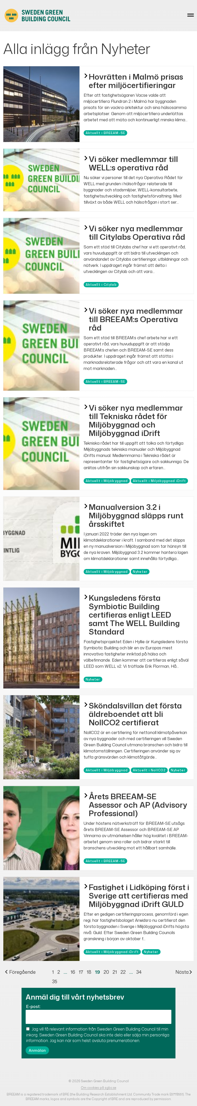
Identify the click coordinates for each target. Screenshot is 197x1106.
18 (89, 972)
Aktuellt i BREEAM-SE (105, 133)
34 (139, 972)
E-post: (33, 1006)
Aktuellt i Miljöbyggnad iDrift (159, 481)
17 (81, 972)
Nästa (182, 972)
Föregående (22, 972)
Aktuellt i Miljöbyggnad (107, 481)
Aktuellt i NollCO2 (149, 770)
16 (73, 972)
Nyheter (140, 572)
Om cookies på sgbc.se (98, 1088)
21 (115, 972)
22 (123, 972)
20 (106, 972)
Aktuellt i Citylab (101, 284)
